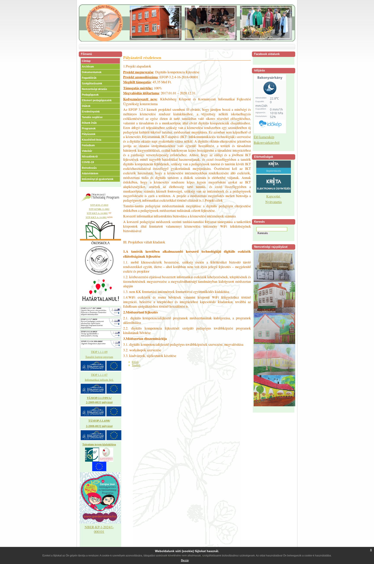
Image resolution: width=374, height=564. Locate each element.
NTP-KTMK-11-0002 (99, 208)
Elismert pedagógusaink (97, 100)
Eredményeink (91, 111)
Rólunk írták (89, 122)
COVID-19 (88, 162)
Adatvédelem (90, 173)
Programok (89, 128)
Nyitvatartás (273, 201)
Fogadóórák (89, 77)
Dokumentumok (92, 72)
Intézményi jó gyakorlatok (97, 179)
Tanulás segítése (92, 117)
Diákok (86, 106)
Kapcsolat (273, 196)
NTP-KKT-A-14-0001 (97, 213)
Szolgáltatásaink (92, 83)
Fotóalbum (88, 145)
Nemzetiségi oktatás (94, 89)
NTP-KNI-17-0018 (99, 204)
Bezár (185, 560)
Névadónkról (90, 156)
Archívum (88, 66)
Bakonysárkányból (266, 142)
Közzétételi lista (91, 139)
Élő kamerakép (264, 137)
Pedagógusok (90, 94)
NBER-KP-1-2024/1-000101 (99, 529)
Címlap (86, 61)
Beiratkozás (89, 167)
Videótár (87, 151)
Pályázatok (88, 134)
